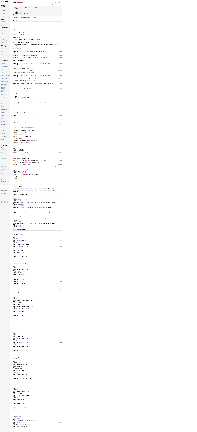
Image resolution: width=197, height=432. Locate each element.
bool (45, 160)
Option (31, 55)
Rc (23, 395)
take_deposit (19, 55)
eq (14, 160)
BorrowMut (19, 240)
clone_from (16, 70)
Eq (21, 188)
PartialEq (23, 157)
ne (14, 164)
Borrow (18, 236)
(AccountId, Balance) (41, 57)
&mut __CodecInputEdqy (30, 89)
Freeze (28, 197)
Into (20, 289)
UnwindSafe (29, 223)
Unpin (28, 218)
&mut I (20, 96)
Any (18, 232)
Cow (24, 391)
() (31, 104)
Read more (28, 68)
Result (34, 78)
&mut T (25, 378)
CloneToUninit (20, 246)
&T (24, 370)
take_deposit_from (20, 57)
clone (15, 66)
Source (14, 4)
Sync (28, 212)
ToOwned (19, 332)
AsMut (23, 308)
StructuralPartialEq (32, 190)
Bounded (16, 357)
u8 (25, 132)
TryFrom (21, 338)
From (18, 281)
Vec (24, 132)
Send (28, 207)
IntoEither (20, 294)
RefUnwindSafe (30, 202)
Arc (24, 382)
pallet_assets (15, 1)
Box (24, 387)
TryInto (21, 342)
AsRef (18, 308)
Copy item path (27, 3)
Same (18, 322)
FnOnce (17, 138)
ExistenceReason (31, 51)
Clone (20, 53)
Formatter (26, 78)
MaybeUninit (23, 97)
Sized (35, 124)
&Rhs (24, 164)
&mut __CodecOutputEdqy (30, 127)
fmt (15, 78)
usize (31, 110)
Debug (21, 75)
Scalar (18, 422)
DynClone (19, 265)
